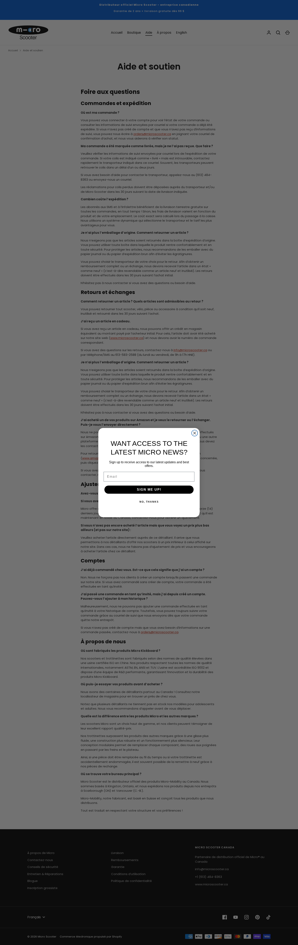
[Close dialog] (195, 433)
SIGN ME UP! (149, 489)
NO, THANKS (149, 501)
